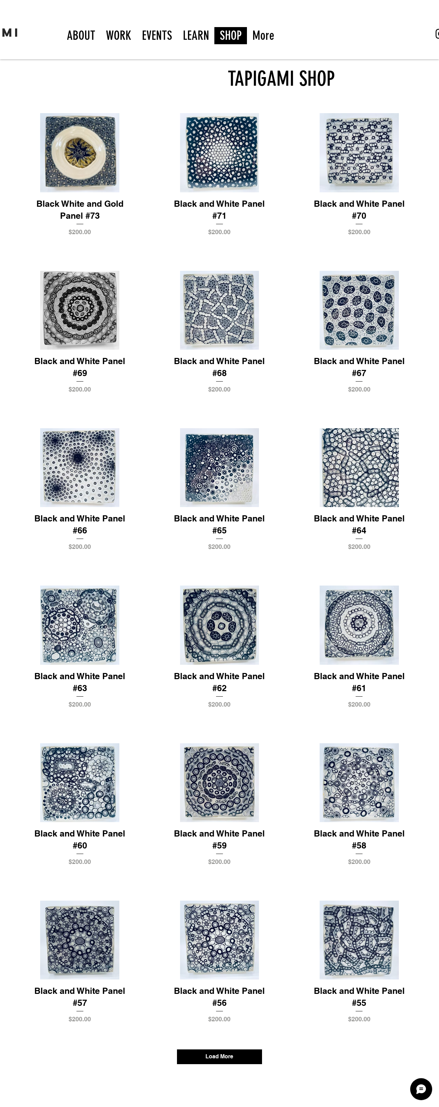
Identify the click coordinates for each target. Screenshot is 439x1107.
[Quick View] (79, 152)
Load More (219, 1056)
